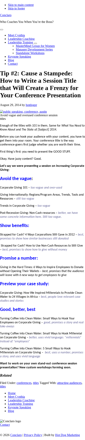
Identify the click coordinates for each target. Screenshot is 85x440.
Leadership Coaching (21, 400)
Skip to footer (16, 8)
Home (12, 393)
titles (36, 383)
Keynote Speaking (19, 407)
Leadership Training (20, 403)
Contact (5, 424)
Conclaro (5, 15)
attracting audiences (69, 383)
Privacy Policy (33, 435)
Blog (11, 411)
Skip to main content (21, 5)
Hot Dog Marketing (67, 435)
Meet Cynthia (16, 396)
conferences (24, 383)
